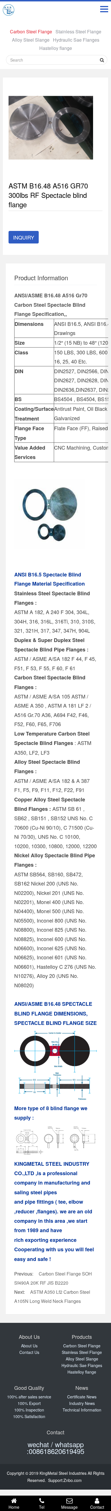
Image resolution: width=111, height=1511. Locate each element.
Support (55, 1480)
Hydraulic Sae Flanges (76, 39)
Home (14, 1507)
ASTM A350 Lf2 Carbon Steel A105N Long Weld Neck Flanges (52, 1296)
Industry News (82, 1403)
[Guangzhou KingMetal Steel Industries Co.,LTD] (8, 11)
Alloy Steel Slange (31, 39)
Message (69, 1507)
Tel (41, 1507)
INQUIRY (23, 237)
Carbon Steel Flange (31, 31)
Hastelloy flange (55, 48)
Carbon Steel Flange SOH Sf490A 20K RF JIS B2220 (53, 1278)
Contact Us (29, 1352)
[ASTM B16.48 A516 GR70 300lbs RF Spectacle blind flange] (51, 127)
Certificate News (81, 1397)
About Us (29, 1345)
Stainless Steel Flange (78, 31)
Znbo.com (72, 1480)
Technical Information (82, 1410)
